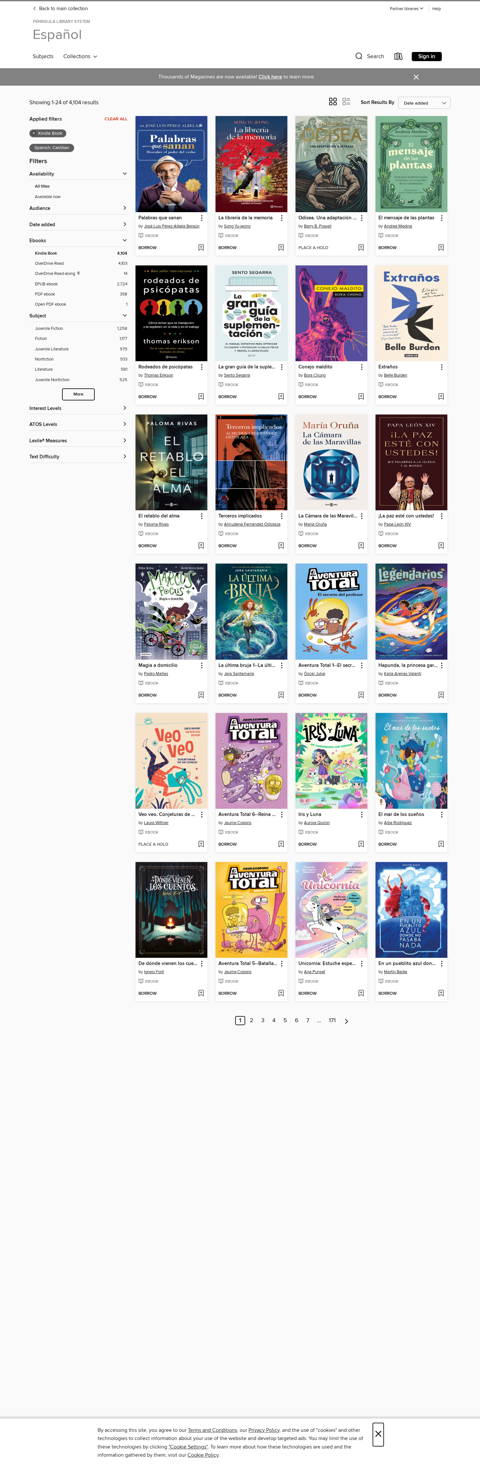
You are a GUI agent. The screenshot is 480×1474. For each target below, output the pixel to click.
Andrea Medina (398, 226)
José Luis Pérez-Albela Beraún (172, 226)
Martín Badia (395, 971)
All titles (42, 186)
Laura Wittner (156, 822)
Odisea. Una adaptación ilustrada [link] (328, 218)
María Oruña (315, 524)
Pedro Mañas (156, 673)
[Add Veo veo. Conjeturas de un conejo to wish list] (201, 844)
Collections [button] (78, 56)
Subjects (43, 56)
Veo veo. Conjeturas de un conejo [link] (168, 815)
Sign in (426, 56)
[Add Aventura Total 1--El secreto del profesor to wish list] (361, 695)
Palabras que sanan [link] (160, 218)
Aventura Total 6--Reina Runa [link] (248, 815)
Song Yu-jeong (237, 226)
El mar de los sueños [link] (401, 815)
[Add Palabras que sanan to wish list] (201, 248)
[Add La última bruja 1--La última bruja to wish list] (281, 695)
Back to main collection (63, 9)
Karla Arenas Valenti (402, 673)
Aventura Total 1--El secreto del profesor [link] (328, 666)
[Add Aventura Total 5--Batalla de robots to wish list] (281, 994)
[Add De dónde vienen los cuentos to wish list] (201, 994)
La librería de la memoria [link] (245, 218)
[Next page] (346, 1021)
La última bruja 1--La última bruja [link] (248, 666)
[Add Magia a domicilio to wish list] (201, 695)
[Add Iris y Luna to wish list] (361, 844)
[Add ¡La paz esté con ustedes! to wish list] (441, 546)
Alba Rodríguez (398, 822)
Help (436, 9)
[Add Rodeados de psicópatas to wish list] (201, 397)
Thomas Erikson (158, 375)
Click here (270, 77)
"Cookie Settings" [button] (188, 1447)
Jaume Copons (237, 822)
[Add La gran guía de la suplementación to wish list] (281, 397)
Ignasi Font (154, 971)
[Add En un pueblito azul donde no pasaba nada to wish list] (441, 994)
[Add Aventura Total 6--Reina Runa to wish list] (281, 844)
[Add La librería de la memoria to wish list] (281, 248)
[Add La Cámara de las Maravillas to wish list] (361, 546)
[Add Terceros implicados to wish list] (281, 546)
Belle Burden (395, 375)
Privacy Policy (264, 1430)
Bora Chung (315, 375)
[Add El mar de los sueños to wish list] (441, 844)
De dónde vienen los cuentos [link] (168, 964)
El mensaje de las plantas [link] (406, 218)
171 (332, 1020)
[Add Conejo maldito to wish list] (361, 397)
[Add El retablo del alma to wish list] (201, 546)
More (78, 394)
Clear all (115, 119)
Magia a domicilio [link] (158, 666)
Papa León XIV (397, 524)
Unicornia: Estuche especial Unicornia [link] (328, 964)
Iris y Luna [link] (309, 815)
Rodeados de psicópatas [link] (165, 367)
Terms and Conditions (212, 1430)
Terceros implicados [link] (240, 516)
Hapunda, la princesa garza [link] (408, 666)
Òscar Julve (314, 673)
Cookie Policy (202, 1455)
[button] (407, 9)
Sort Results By (377, 102)
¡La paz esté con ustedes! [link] (406, 516)
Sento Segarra (237, 375)
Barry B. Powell (317, 226)
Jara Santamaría (239, 673)
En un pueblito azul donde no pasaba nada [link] (408, 964)
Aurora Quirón (317, 822)
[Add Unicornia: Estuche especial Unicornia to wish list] (361, 994)
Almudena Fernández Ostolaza (252, 524)
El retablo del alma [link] (159, 516)
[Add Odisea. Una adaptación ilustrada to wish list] (361, 248)
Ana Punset (314, 971)
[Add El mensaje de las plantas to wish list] (441, 248)
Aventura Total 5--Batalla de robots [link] (248, 964)
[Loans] (398, 57)
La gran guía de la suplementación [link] (248, 367)
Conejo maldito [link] (315, 367)
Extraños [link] (388, 367)
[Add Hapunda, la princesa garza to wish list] (441, 695)
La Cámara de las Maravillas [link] (328, 516)
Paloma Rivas (156, 524)
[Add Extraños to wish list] (441, 397)
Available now (48, 196)
